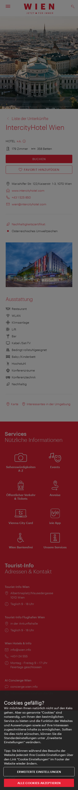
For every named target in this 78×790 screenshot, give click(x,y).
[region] (39, 740)
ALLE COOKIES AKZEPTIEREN (39, 783)
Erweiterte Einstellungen (39, 771)
